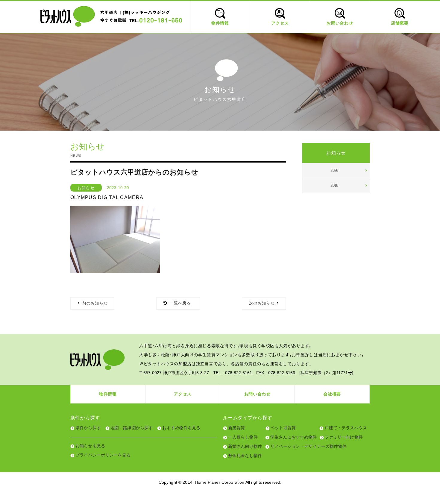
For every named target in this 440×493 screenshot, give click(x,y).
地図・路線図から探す (131, 427)
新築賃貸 (236, 427)
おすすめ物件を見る (181, 427)
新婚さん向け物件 (245, 446)
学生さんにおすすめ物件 (293, 437)
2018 (334, 185)
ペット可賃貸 (283, 427)
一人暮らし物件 (243, 437)
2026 (334, 170)
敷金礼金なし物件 (245, 455)
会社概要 (332, 394)
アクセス (183, 394)
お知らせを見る (90, 445)
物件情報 (108, 394)
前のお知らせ (95, 303)
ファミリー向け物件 (344, 437)
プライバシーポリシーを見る (103, 455)
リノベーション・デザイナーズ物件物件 (308, 446)
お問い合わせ (257, 394)
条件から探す (88, 427)
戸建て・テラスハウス (345, 427)
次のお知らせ (262, 303)
